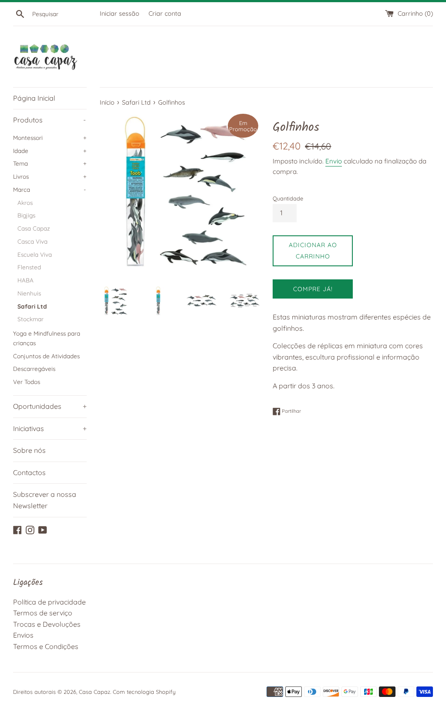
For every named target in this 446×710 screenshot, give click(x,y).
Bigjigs (26, 215)
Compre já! (313, 289)
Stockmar (30, 319)
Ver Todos (26, 381)
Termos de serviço (42, 612)
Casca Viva (32, 241)
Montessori (50, 137)
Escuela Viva (34, 254)
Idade (50, 150)
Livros (50, 176)
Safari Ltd (32, 306)
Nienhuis (29, 293)
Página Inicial (34, 98)
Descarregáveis (34, 368)
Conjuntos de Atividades (46, 356)
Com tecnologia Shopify (144, 691)
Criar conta (165, 13)
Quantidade (288, 198)
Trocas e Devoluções (47, 624)
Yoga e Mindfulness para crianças (46, 338)
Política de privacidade (49, 602)
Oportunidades (50, 406)
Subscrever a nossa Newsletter (44, 500)
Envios (23, 635)
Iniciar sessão (119, 13)
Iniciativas (50, 428)
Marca (49, 189)
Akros (25, 202)
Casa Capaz (33, 228)
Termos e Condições (45, 646)
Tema (50, 163)
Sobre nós (29, 450)
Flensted (29, 267)
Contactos (29, 472)
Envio (333, 161)
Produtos (49, 120)
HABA (25, 280)
